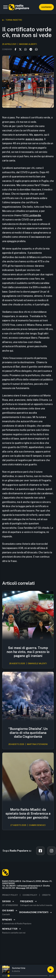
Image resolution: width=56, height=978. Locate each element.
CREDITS (46, 895)
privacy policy (10, 895)
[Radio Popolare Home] (19, 7)
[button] (5, 7)
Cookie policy (30, 895)
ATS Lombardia (32, 215)
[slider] (8, 976)
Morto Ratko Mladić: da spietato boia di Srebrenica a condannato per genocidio (28, 813)
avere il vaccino (34, 139)
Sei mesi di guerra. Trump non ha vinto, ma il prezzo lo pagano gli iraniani (28, 652)
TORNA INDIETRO (13, 20)
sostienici (46, 7)
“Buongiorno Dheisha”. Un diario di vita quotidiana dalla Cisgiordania (28, 733)
